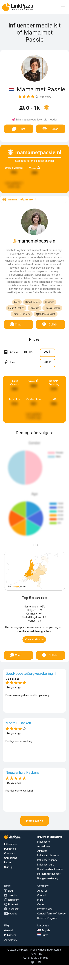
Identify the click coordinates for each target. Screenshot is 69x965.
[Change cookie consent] (32, 962)
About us (42, 890)
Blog (10, 890)
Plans (40, 899)
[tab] (19, 199)
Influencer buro (45, 864)
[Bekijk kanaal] (46, 110)
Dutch (44, 935)
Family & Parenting (21, 314)
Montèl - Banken (18, 723)
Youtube (12, 913)
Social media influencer (50, 869)
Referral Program (47, 918)
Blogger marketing (47, 878)
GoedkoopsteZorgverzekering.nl (30, 673)
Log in (7, 862)
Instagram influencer (49, 873)
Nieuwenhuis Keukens (22, 772)
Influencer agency (47, 860)
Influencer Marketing (49, 836)
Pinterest (13, 904)
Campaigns (10, 858)
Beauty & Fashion (16, 308)
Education (34, 308)
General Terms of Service (51, 913)
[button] (34, 639)
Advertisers (43, 846)
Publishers (10, 848)
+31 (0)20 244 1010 (37, 957)
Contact (41, 895)
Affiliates (42, 850)
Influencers (10, 844)
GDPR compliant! (47, 314)
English (45, 930)
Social (17, 302)
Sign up (8, 867)
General (8, 930)
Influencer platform (48, 855)
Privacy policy (44, 909)
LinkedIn (12, 895)
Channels (9, 853)
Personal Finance (52, 308)
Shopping (49, 302)
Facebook (13, 909)
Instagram (13, 899)
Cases (40, 904)
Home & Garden (32, 302)
